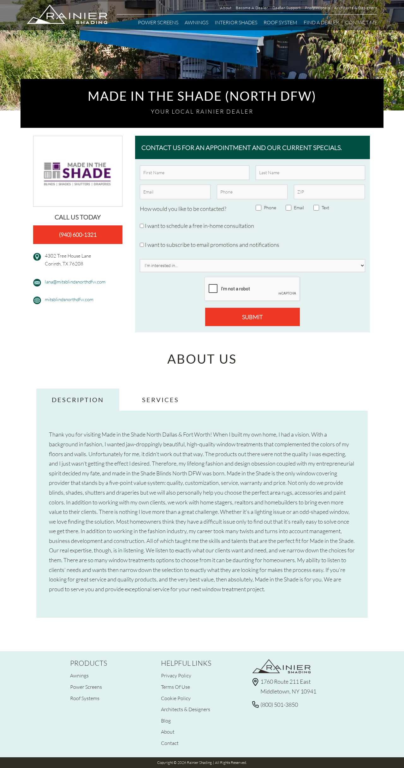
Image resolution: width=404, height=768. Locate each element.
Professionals (317, 7)
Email (299, 207)
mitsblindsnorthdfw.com (69, 299)
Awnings (196, 22)
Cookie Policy (176, 698)
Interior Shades (236, 22)
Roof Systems (84, 698)
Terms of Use (175, 687)
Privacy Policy (176, 675)
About (226, 7)
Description (78, 399)
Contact (170, 743)
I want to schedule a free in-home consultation (199, 225)
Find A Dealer (321, 22)
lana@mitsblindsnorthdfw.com (75, 281)
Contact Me (361, 22)
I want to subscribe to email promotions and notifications (211, 244)
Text (325, 207)
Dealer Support (286, 7)
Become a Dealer (252, 7)
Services (160, 399)
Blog (166, 720)
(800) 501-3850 (279, 704)
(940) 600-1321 (78, 234)
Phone (270, 207)
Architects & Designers (355, 7)
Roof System (280, 22)
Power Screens (158, 22)
